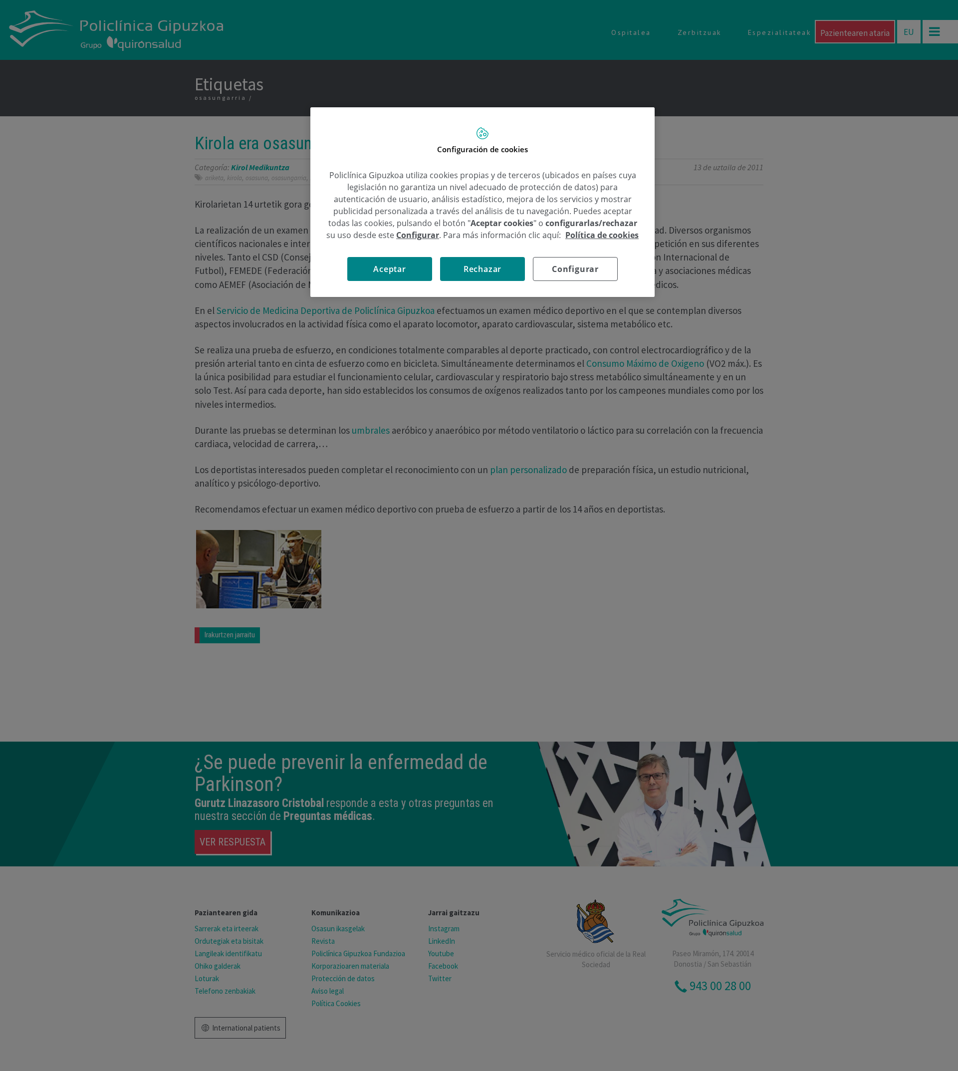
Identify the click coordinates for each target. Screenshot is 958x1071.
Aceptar (389, 269)
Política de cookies (602, 235)
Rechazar (482, 269)
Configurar (575, 269)
